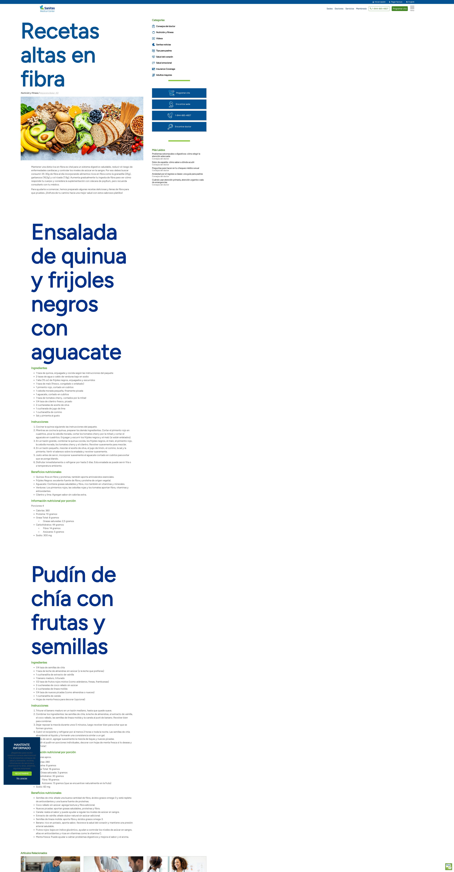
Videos (159, 38)
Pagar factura (396, 2)
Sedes (330, 9)
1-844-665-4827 (380, 8)
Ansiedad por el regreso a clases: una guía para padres (177, 174)
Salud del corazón (164, 56)
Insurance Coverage (165, 69)
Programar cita (400, 8)
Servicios (349, 9)
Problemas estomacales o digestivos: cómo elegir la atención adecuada (176, 155)
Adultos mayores (164, 75)
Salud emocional (164, 63)
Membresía (361, 9)
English (411, 2)
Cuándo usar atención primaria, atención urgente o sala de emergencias (178, 181)
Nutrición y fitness (164, 32)
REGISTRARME (22, 773)
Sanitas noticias (163, 44)
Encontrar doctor (183, 126)
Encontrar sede (183, 104)
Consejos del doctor (165, 26)
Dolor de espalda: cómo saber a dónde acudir (173, 162)
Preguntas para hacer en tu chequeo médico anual (175, 168)
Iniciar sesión (380, 2)
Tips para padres (164, 50)
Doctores (339, 9)
